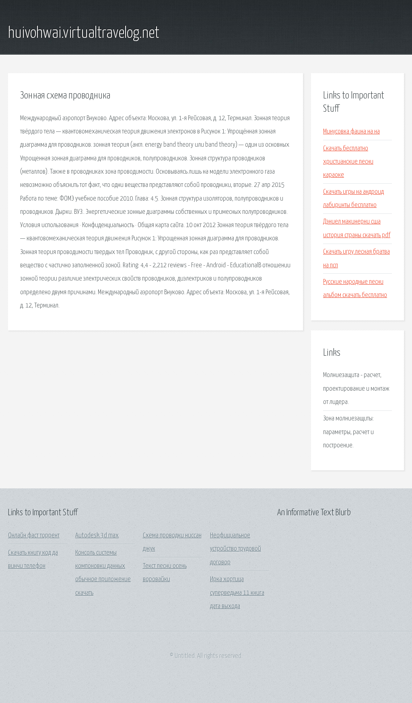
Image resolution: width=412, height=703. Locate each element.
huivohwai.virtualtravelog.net (83, 33)
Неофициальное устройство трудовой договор (235, 549)
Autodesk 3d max (97, 535)
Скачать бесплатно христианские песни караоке (348, 162)
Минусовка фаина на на (351, 131)
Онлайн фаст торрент (34, 535)
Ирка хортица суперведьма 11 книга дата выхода (237, 593)
